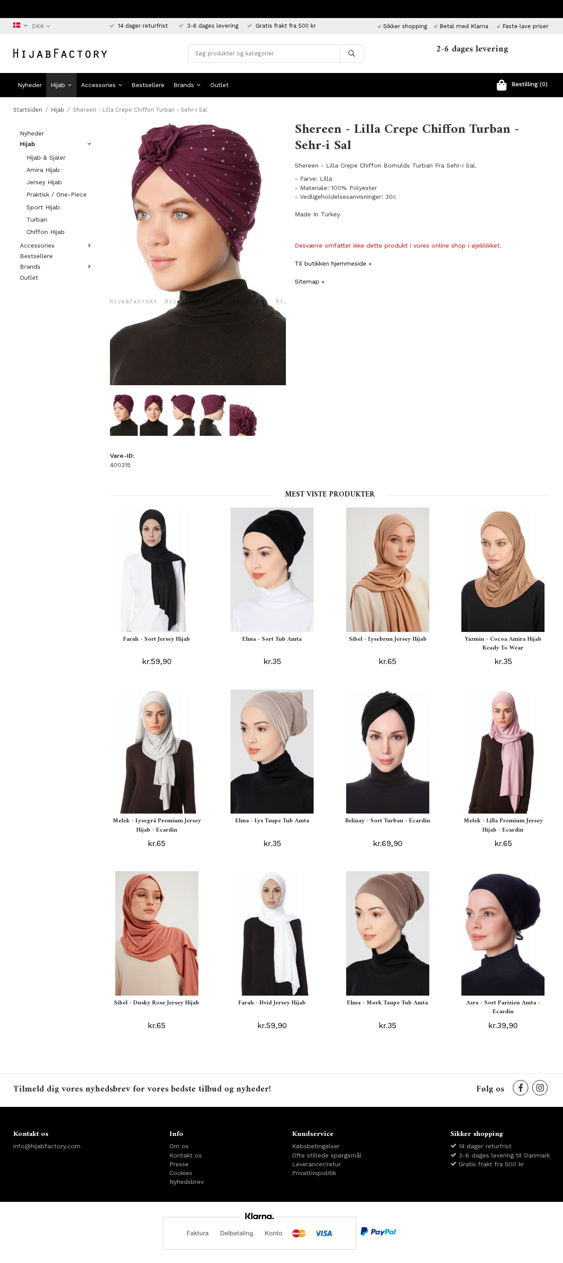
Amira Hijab (43, 169)
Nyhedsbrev (186, 1181)
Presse (179, 1164)
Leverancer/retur (316, 1164)
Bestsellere (148, 84)
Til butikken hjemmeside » (333, 263)
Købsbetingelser (316, 1146)
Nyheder (30, 84)
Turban (36, 219)
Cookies (180, 1172)
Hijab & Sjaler (46, 157)
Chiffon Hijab (45, 231)
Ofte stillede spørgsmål (327, 1155)
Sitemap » (310, 281)
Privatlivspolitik (314, 1172)
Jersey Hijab (44, 182)
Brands (183, 84)
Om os (179, 1146)
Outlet (219, 84)
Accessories (98, 84)
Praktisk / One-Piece (56, 194)
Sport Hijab (43, 207)
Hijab (58, 84)
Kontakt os (185, 1155)
